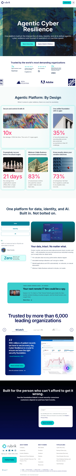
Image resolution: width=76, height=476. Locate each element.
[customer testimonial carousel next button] (71, 330)
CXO (39, 459)
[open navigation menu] (73, 2)
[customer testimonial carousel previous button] (4, 330)
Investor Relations (24, 453)
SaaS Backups (60, 463)
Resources (40, 464)
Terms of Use (37, 469)
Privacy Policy (29, 469)
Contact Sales (67, 2)
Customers (40, 462)
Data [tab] (15, 223)
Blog (21, 463)
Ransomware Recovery (62, 453)
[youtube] (12, 450)
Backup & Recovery (61, 450)
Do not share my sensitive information (58, 471)
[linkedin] (3, 450)
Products (40, 450)
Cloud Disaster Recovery (63, 456)
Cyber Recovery (61, 447)
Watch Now (26, 300)
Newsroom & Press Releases (27, 456)
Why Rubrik (41, 447)
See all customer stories (16, 370)
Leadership (22, 450)
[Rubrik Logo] (5, 2)
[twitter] (6, 450)
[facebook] (9, 450)
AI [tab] (15, 234)
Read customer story (17, 365)
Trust (52, 469)
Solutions (40, 453)
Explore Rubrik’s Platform (45, 44)
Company (22, 447)
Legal (23, 469)
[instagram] (15, 450)
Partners (40, 456)
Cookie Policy (45, 469)
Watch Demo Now (28, 44)
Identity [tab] (15, 228)
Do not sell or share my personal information (39, 471)
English (5, 470)
